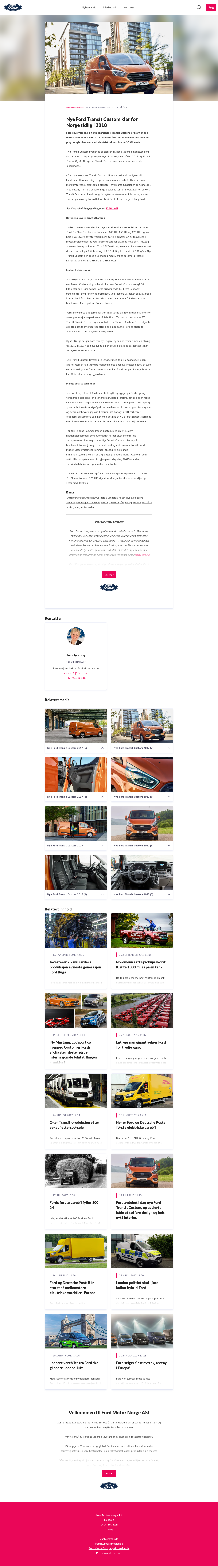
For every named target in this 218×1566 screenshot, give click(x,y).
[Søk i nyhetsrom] (199, 7)
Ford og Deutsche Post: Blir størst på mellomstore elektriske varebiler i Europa (73, 1287)
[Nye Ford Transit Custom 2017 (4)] (76, 872)
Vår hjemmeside (109, 1538)
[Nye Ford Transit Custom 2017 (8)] (76, 774)
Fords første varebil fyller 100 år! (74, 1205)
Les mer (109, 574)
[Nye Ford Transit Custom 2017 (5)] (142, 823)
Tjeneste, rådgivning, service (125, 502)
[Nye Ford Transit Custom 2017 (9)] (142, 774)
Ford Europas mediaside (109, 1543)
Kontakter (130, 7)
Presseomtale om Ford (109, 1553)
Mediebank (109, 7)
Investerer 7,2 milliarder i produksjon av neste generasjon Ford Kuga (75, 967)
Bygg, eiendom (134, 497)
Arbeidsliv (91, 497)
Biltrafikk (147, 502)
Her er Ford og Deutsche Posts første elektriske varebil (140, 1124)
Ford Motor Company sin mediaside (109, 1548)
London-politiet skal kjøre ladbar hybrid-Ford (137, 1285)
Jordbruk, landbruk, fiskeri (111, 497)
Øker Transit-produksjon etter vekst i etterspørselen (74, 1124)
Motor (104, 502)
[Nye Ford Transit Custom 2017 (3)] (142, 872)
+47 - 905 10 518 (76, 677)
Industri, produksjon (77, 502)
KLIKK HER (112, 208)
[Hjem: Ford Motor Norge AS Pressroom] (13, 7)
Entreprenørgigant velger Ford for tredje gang (141, 1044)
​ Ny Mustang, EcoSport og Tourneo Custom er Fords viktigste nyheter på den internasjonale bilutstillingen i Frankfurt (74, 1052)
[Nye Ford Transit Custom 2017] (76, 823)
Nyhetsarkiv (89, 7)
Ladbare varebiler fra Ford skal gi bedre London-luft (74, 1365)
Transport (94, 502)
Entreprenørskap (75, 497)
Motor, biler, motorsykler (80, 507)
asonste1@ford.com (75, 673)
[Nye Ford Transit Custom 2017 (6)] (76, 726)
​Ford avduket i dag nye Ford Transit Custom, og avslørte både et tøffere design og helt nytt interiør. (140, 1210)
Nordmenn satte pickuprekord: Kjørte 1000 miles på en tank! (141, 964)
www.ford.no (142, 554)
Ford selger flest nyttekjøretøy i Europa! (141, 1365)
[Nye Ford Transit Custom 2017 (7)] (142, 726)
